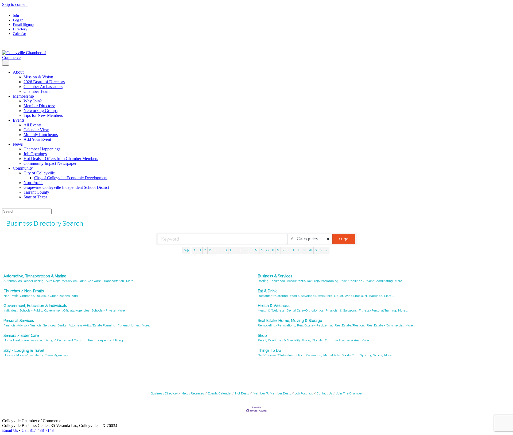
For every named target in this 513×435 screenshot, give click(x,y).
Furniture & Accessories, (342, 340)
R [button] (283, 250)
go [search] (346, 239)
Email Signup (23, 24)
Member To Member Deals (272, 393)
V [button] (305, 250)
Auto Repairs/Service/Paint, (66, 281)
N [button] (262, 250)
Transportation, (114, 281)
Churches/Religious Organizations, (45, 296)
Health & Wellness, (271, 310)
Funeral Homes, (129, 325)
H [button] (231, 250)
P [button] (273, 250)
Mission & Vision (38, 77)
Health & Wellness (274, 306)
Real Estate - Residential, (315, 325)
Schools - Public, (31, 310)
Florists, (318, 340)
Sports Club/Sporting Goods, (362, 355)
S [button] (288, 250)
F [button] (220, 250)
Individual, (10, 310)
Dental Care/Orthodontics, (305, 310)
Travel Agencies (56, 355)
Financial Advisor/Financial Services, (29, 325)
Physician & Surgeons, (341, 310)
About (18, 72)
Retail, (262, 340)
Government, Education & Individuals (35, 306)
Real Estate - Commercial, (385, 325)
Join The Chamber (349, 393)
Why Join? (33, 101)
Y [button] (321, 250)
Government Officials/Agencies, (67, 310)
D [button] (210, 250)
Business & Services (275, 276)
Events (18, 120)
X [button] (316, 250)
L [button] (251, 250)
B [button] (200, 250)
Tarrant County (36, 192)
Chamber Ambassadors (43, 86)
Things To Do (269, 350)
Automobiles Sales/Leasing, (23, 281)
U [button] (299, 250)
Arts (75, 296)
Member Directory (39, 105)
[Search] (3, 206)
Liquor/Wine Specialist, (351, 296)
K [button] (246, 250)
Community (23, 168)
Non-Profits (33, 182)
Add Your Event (37, 139)
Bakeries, (376, 296)
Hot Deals (242, 393)
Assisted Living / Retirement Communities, (62, 340)
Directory (20, 29)
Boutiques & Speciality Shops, (289, 340)
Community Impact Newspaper (50, 163)
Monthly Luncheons (41, 134)
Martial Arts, (331, 355)
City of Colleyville (39, 173)
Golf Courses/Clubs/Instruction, (281, 355)
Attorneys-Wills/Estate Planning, (92, 325)
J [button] (240, 250)
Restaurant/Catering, (273, 296)
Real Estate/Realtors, (350, 325)
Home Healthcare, (16, 340)
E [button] (215, 250)
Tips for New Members (43, 115)
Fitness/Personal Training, (378, 310)
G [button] (226, 250)
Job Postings (304, 393)
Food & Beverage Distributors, (311, 296)
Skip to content (15, 4)
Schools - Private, (104, 310)
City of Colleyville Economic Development (70, 177)
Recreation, (314, 355)
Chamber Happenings (42, 149)
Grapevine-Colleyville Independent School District (66, 187)
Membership (23, 96)
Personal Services (18, 320)
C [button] (205, 250)
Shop (262, 335)
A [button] (194, 250)
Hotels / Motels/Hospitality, (23, 355)
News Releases (192, 393)
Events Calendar (219, 393)
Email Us (10, 430)
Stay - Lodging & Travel (23, 350)
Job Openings (35, 153)
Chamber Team (36, 91)
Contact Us (324, 393)
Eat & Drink (267, 291)
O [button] (267, 250)
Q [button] (278, 250)
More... (131, 281)
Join (16, 15)
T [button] (293, 250)
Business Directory (164, 393)
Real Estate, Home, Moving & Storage (290, 320)
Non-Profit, (11, 296)
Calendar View (36, 129)
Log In (18, 20)
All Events (32, 125)
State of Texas (35, 197)
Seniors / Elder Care (21, 335)
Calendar (19, 33)
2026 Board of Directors (44, 81)
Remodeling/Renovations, (277, 325)
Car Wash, (95, 281)
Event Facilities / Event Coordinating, (367, 281)
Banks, (62, 325)
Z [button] (326, 250)
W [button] (310, 250)
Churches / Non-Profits (23, 291)
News (18, 144)
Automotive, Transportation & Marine (34, 276)
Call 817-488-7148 (38, 430)
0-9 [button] (186, 250)
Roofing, (263, 281)
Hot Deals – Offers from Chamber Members (61, 158)
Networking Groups (40, 110)
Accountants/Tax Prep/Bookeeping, (313, 281)
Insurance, (278, 281)
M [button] (256, 250)
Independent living (109, 340)
